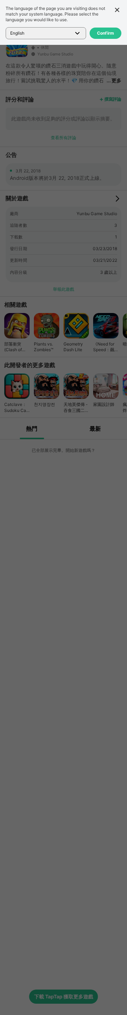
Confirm (105, 33)
